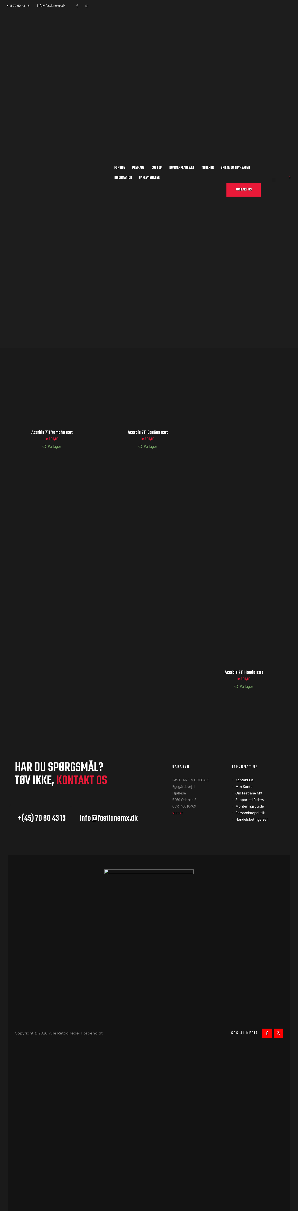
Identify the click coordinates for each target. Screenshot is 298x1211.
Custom (156, 168)
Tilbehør (207, 168)
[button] (243, 190)
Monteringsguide (249, 806)
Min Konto (243, 786)
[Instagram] (86, 6)
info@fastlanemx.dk (51, 5)
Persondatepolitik (250, 812)
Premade (138, 168)
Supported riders (249, 799)
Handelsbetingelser (251, 819)
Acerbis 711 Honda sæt (244, 672)
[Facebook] (77, 6)
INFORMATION (123, 178)
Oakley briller (149, 178)
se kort (177, 813)
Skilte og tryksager (235, 168)
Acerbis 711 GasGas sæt (148, 432)
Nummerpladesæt (181, 168)
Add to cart (52, 388)
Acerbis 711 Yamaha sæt (52, 432)
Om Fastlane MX (248, 793)
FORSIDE (119, 168)
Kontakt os (244, 780)
